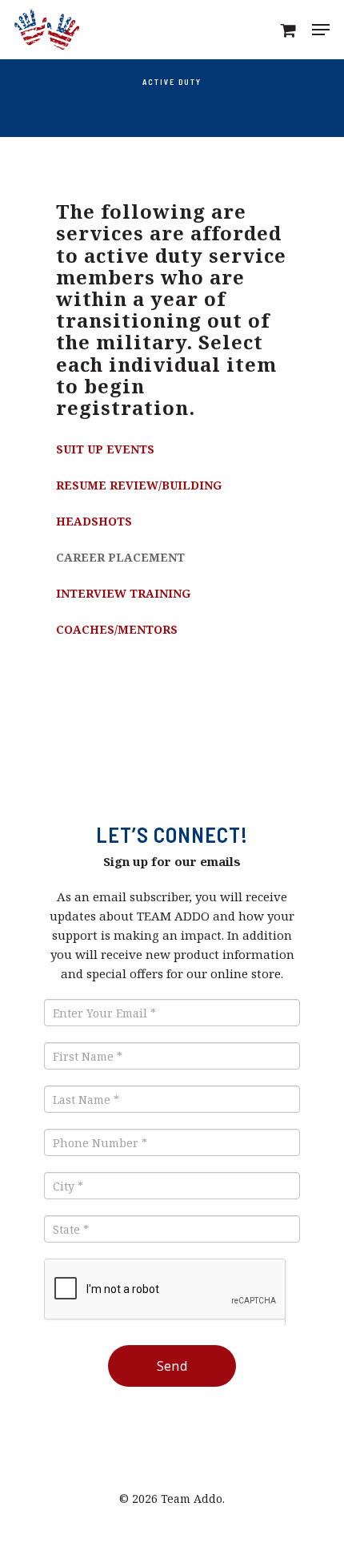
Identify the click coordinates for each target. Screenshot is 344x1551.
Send (172, 1366)
